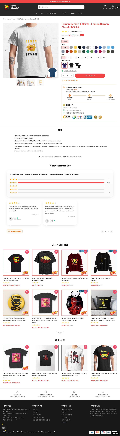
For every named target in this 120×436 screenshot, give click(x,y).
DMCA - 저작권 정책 (38, 417)
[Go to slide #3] (40, 82)
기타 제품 (64, 417)
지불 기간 (64, 412)
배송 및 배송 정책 (67, 409)
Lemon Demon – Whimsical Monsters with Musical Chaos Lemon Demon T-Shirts (44, 320)
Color (63, 44)
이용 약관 (35, 412)
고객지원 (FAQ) (66, 420)
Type (63, 38)
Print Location (66, 60)
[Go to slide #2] (30, 82)
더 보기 (60, 332)
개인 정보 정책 (37, 414)
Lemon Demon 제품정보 (15, 19)
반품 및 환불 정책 (67, 414)
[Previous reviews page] (102, 231)
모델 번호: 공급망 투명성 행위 (41, 420)
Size (63, 54)
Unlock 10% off (3, 428)
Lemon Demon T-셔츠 (32, 19)
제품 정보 (35, 409)
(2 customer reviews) (76, 31)
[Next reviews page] (111, 231)
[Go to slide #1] (21, 82)
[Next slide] (56, 50)
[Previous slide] (6, 50)
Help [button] (117, 433)
